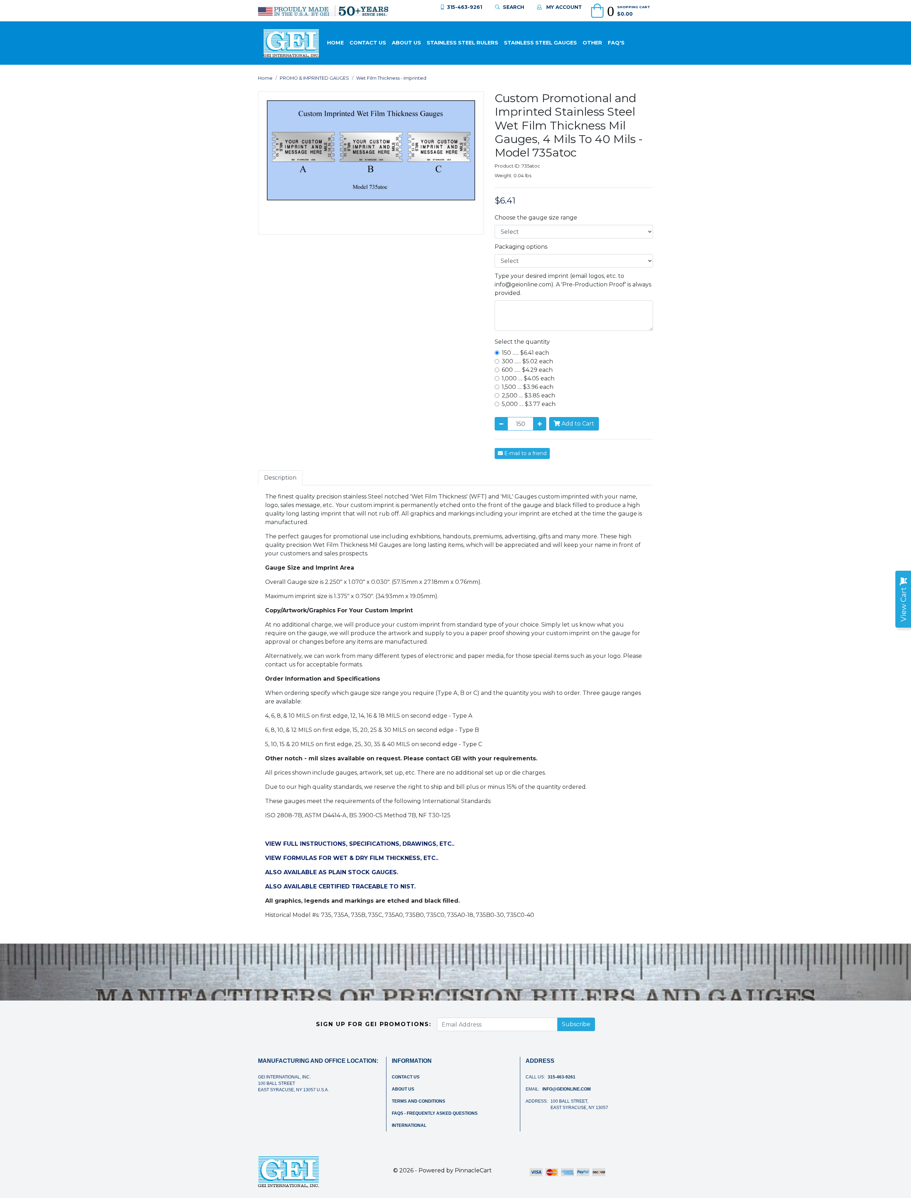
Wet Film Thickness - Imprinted (391, 78)
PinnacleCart (473, 1170)
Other (592, 42)
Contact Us (367, 42)
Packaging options (521, 246)
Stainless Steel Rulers (462, 42)
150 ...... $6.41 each (525, 352)
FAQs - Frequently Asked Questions (435, 1113)
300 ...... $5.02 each (527, 361)
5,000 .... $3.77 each (528, 404)
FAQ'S (616, 42)
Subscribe (576, 1024)
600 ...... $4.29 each (527, 369)
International (409, 1125)
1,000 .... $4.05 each (528, 378)
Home (335, 42)
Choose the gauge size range (536, 217)
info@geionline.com (566, 1089)
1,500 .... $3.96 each (527, 387)
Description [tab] (280, 477)
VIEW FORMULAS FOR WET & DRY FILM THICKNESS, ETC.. (351, 858)
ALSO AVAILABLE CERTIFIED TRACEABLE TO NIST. (340, 886)
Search (513, 7)
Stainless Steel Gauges (540, 42)
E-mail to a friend (525, 453)
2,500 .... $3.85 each (528, 395)
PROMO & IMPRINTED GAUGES (314, 78)
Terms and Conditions (418, 1101)
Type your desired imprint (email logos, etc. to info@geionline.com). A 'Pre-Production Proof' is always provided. (573, 284)
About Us (406, 42)
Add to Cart (577, 423)
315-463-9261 (464, 7)
